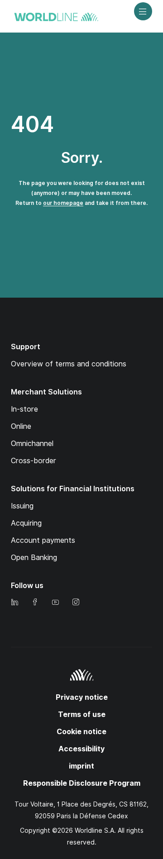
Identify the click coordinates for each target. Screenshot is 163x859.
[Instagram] (75, 602)
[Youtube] (55, 602)
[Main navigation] (143, 11)
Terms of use (81, 714)
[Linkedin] (14, 602)
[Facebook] (34, 602)
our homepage (63, 202)
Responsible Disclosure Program (81, 783)
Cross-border (33, 460)
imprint (81, 766)
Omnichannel (32, 443)
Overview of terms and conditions (68, 364)
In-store (24, 409)
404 (32, 124)
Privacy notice (82, 697)
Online (21, 426)
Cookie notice (81, 731)
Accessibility (81, 749)
